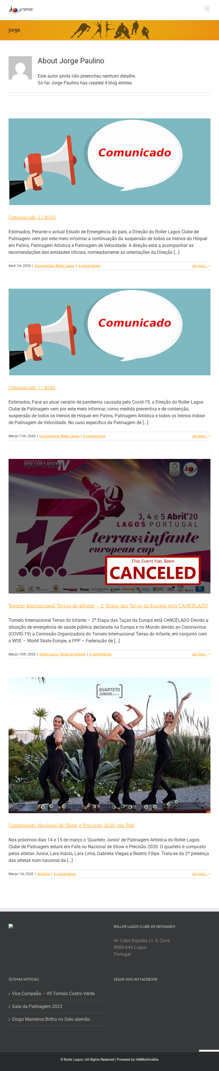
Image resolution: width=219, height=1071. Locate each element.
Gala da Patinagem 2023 (37, 1006)
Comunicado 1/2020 (32, 387)
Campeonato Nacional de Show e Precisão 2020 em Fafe (72, 825)
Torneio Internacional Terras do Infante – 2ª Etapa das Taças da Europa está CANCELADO (108, 606)
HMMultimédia (147, 1060)
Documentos (44, 266)
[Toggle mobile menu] (207, 9)
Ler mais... (200, 266)
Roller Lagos (65, 266)
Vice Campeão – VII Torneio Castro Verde (53, 993)
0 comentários (89, 266)
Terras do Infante (73, 654)
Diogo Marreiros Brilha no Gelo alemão (51, 1019)
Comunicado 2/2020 (32, 217)
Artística (43, 874)
